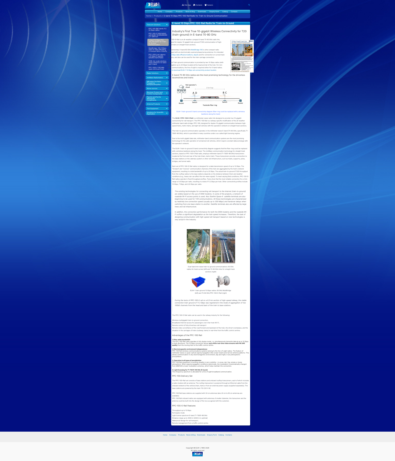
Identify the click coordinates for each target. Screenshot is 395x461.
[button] (249, 5)
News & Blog (190, 12)
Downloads (202, 12)
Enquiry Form (214, 12)
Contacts (234, 12)
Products (178, 12)
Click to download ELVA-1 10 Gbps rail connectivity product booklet (192, 70)
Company (168, 12)
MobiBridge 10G (197, 50)
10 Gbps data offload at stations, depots (184, 55)
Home (160, 12)
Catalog (225, 12)
